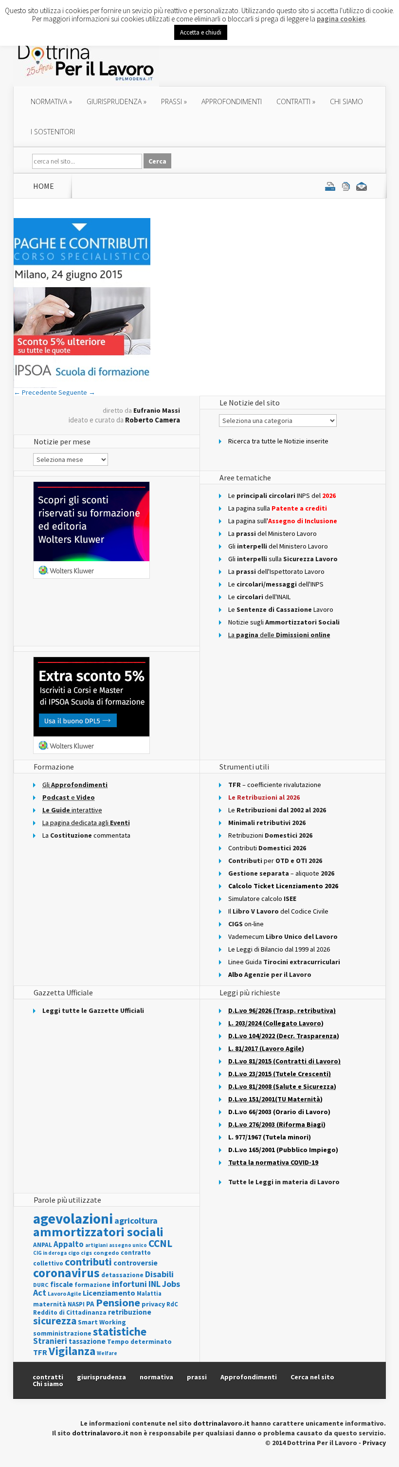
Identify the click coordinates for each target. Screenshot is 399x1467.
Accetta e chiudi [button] (200, 32)
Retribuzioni (270, 835)
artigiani (96, 1245)
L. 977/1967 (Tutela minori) (269, 1137)
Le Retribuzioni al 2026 (264, 797)
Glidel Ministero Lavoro (278, 546)
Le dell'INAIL (259, 596)
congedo (106, 1252)
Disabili (159, 1274)
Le (277, 810)
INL (154, 1283)
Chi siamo (346, 101)
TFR (40, 1352)
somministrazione (62, 1333)
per (275, 860)
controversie (135, 1262)
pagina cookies (341, 18)
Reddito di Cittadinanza (70, 1312)
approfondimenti (231, 101)
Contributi (267, 848)
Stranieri (50, 1341)
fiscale (61, 1284)
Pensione (118, 1302)
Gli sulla (283, 558)
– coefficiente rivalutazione (274, 784)
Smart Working (102, 1322)
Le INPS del (282, 495)
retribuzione (129, 1312)
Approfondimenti (248, 1377)
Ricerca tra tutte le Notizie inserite (278, 441)
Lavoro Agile (64, 1293)
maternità (49, 1304)
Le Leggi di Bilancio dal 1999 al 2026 (279, 949)
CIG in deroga (50, 1253)
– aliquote (281, 873)
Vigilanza (72, 1351)
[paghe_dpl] (82, 385)
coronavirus (66, 1273)
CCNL (160, 1243)
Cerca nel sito (312, 1377)
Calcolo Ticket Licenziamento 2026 (283, 885)
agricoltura (136, 1220)
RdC (172, 1304)
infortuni (129, 1284)
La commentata (86, 835)
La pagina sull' (282, 520)
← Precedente (35, 392)
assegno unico (128, 1245)
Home (43, 186)
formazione (92, 1285)
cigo (73, 1252)
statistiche (119, 1331)
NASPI (76, 1304)
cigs (86, 1252)
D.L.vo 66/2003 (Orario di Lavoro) (279, 1111)
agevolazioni (73, 1219)
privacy (153, 1304)
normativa (51, 101)
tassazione (87, 1341)
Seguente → (76, 392)
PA (90, 1303)
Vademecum (283, 936)
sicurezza (54, 1320)
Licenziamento (109, 1293)
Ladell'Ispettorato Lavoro (276, 571)
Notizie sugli (284, 622)
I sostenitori (53, 131)
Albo (269, 974)
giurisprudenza (116, 101)
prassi (174, 101)
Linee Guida (284, 961)
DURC (41, 1284)
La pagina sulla (277, 508)
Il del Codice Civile (278, 911)
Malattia (149, 1293)
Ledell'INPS (276, 584)
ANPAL (42, 1245)
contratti (295, 101)
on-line (246, 923)
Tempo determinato (139, 1342)
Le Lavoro (280, 609)
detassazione (122, 1275)
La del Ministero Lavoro (272, 533)
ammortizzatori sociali (98, 1232)
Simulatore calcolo (262, 898)
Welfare (107, 1353)
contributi (88, 1261)
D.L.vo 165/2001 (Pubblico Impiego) (283, 1149)
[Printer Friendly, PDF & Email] (346, 186)
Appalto (69, 1244)
